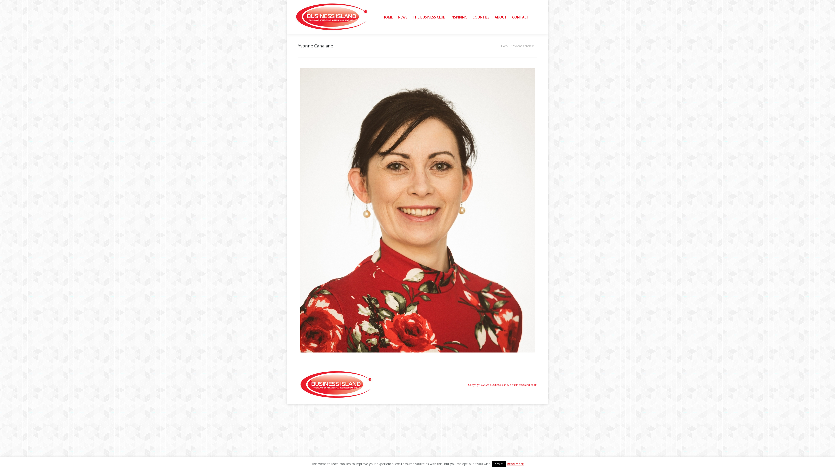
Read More (515, 464)
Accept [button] (499, 464)
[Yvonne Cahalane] (417, 210)
